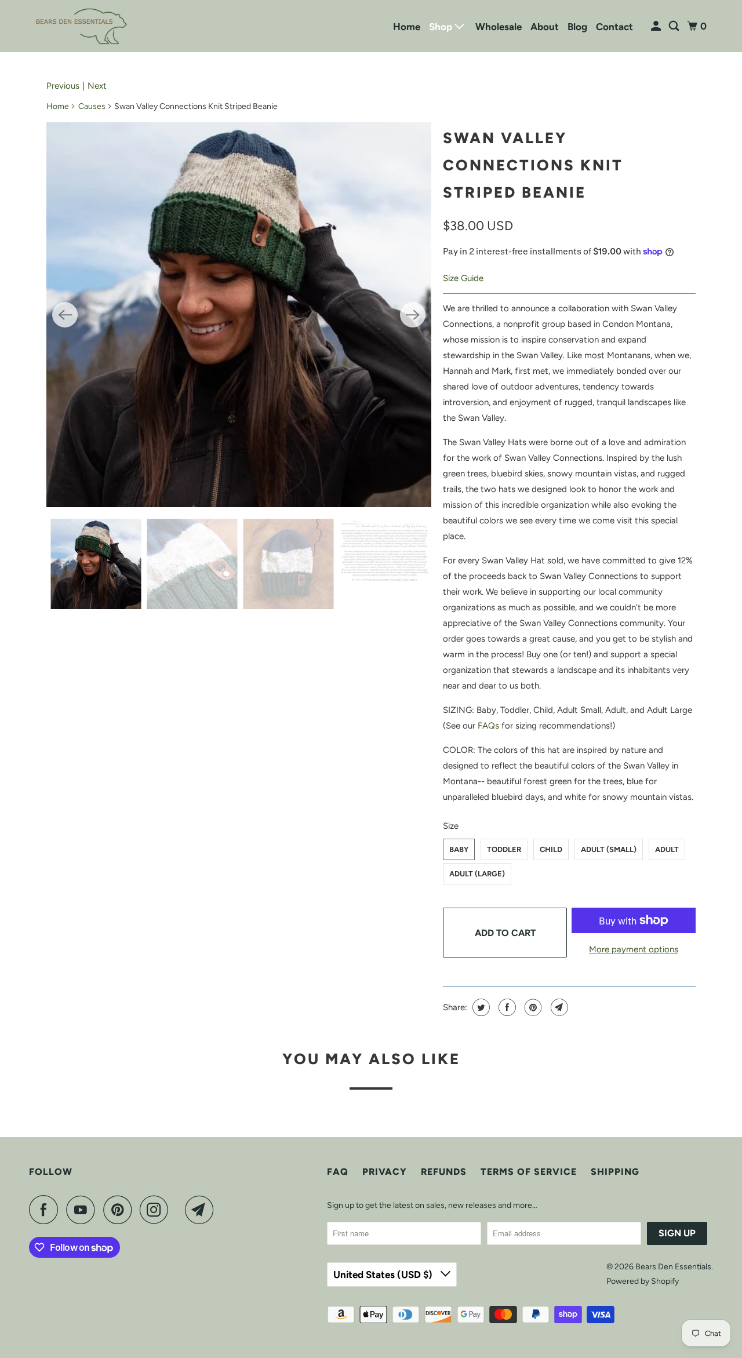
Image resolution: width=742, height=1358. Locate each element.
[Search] (675, 26)
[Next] (412, 314)
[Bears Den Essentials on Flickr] (180, 1209)
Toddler (504, 849)
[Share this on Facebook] (506, 1007)
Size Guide (463, 278)
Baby (458, 849)
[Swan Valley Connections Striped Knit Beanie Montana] (238, 314)
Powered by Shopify (642, 1281)
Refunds (444, 1171)
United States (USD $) (384, 1274)
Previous (62, 86)
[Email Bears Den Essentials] (202, 1209)
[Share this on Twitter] (480, 1007)
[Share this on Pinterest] (532, 1007)
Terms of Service (529, 1171)
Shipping (615, 1171)
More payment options (633, 949)
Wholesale (498, 26)
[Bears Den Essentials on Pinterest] (120, 1209)
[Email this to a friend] (558, 1007)
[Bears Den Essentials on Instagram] (157, 1209)
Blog (577, 26)
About (544, 26)
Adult (667, 849)
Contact (614, 26)
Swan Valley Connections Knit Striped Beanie (533, 165)
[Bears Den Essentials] (81, 26)
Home (406, 26)
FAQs (488, 725)
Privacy (384, 1171)
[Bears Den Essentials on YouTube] (83, 1209)
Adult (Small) (608, 849)
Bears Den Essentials (673, 1267)
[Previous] (65, 314)
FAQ (337, 1171)
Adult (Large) (477, 873)
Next (97, 86)
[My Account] (657, 26)
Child (551, 849)
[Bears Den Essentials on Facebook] (46, 1209)
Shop (441, 26)
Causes (92, 106)
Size (451, 826)
